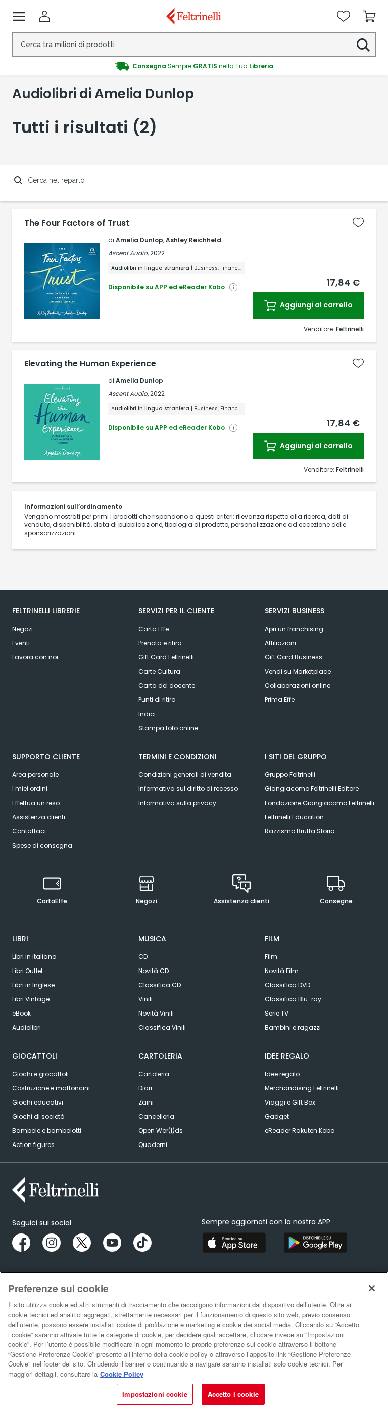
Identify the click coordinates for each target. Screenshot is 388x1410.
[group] (194, 66)
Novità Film (282, 970)
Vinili (145, 999)
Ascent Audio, (128, 253)
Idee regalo (282, 1074)
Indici (147, 714)
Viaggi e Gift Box (290, 1102)
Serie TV (276, 1013)
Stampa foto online (168, 728)
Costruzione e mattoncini (51, 1088)
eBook (21, 1013)
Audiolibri (26, 1027)
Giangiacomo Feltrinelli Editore (312, 788)
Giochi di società (38, 1116)
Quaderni (152, 1144)
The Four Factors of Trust (76, 223)
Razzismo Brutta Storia (300, 831)
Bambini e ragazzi (293, 1027)
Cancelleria (156, 1116)
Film (271, 956)
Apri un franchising (294, 629)
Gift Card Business (293, 657)
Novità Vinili (156, 1013)
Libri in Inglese (33, 985)
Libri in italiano (34, 956)
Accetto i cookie (233, 1394)
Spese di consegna (42, 845)
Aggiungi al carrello (315, 305)
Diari (145, 1088)
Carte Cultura (159, 671)
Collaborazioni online (297, 685)
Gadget (277, 1116)
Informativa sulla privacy (177, 803)
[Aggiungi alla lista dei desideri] (358, 222)
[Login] (44, 16)
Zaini (146, 1102)
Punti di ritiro (156, 699)
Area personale (35, 774)
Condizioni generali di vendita (184, 774)
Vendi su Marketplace (298, 671)
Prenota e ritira (160, 643)
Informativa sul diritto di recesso (188, 788)
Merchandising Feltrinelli (302, 1088)
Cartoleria (153, 1074)
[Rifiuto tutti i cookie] (372, 1288)
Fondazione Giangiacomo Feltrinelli (319, 803)
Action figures (33, 1144)
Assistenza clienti (38, 817)
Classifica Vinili (162, 1027)
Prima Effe (280, 699)
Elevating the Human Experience (90, 363)
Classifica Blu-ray (293, 999)
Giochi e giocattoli (40, 1074)
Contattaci (29, 831)
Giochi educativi (37, 1102)
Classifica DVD (287, 985)
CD (143, 956)
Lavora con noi (35, 657)
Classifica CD (159, 985)
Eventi (21, 643)
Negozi (22, 629)
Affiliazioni (280, 643)
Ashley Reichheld (193, 240)
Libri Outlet (27, 970)
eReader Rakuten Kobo (299, 1130)
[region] (194, 1341)
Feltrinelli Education (294, 817)
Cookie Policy (121, 1374)
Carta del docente (166, 685)
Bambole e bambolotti (46, 1130)
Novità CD (153, 970)
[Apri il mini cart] (369, 16)
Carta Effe (153, 629)
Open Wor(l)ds (160, 1130)
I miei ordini (29, 788)
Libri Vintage (31, 999)
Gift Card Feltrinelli (166, 657)
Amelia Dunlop (139, 240)
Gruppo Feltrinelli (290, 774)
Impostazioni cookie (154, 1394)
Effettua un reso (36, 803)
